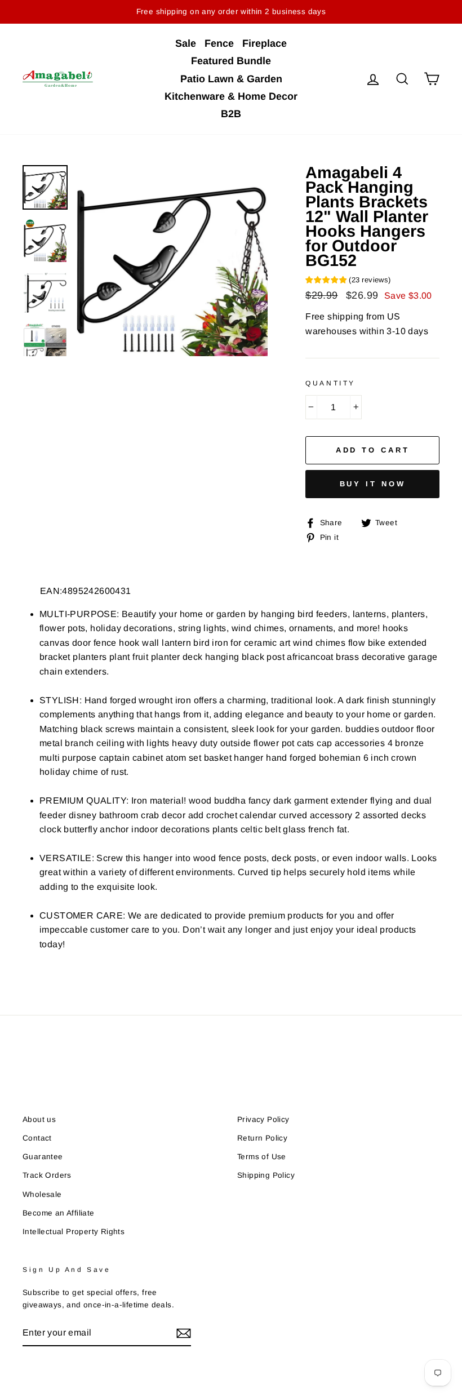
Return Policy (262, 1138)
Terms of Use (261, 1156)
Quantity (330, 383)
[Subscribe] (183, 1333)
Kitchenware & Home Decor (231, 96)
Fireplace (264, 43)
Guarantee (43, 1156)
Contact (37, 1138)
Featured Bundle (231, 60)
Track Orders (47, 1175)
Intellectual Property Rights (74, 1231)
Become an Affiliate (59, 1213)
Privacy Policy (263, 1119)
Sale (185, 43)
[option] (172, 260)
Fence (219, 43)
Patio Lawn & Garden (231, 79)
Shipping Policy (266, 1175)
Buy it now (373, 484)
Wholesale (42, 1194)
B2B (231, 113)
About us (39, 1119)
